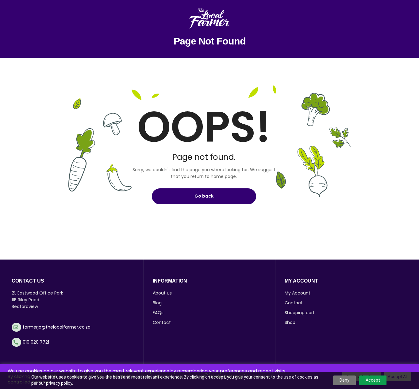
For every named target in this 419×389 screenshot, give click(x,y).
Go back (203, 196)
